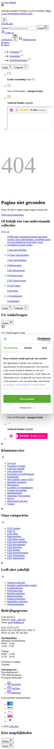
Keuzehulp (15, 56)
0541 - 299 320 (18, 619)
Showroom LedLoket (17, 501)
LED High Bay (14, 547)
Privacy (10, 498)
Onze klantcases (14, 471)
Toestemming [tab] (10, 347)
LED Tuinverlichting (17, 542)
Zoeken (4, 28)
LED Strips (12, 533)
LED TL (11, 531)
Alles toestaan (27, 398)
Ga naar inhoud (8, 2)
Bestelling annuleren (17, 482)
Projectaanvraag (14, 590)
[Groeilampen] (14, 273)
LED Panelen (13, 550)
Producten (14, 52)
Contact (11, 504)
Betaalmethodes (14, 493)
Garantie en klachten (17, 490)
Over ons (11, 463)
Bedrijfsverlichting (18, 60)
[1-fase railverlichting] (30, 222)
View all (5, 231)
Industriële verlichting (17, 601)
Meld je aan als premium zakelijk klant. (26, 12)
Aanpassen (25, 407)
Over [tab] (44, 347)
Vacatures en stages (16, 466)
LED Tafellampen (15, 558)
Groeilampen (13, 301)
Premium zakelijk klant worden (22, 585)
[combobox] (23, 28)
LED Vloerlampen (16, 555)
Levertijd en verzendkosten (20, 487)
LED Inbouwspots (16, 539)
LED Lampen (13, 528)
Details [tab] (28, 347)
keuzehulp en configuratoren (20, 474)
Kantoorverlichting (16, 599)
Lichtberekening (15, 588)
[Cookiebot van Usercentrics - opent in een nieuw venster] (38, 339)
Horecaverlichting (15, 604)
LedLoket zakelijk (15, 468)
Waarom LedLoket (16, 582)
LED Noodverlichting (17, 552)
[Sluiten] (4, 19)
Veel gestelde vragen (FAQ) (20, 479)
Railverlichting (14, 536)
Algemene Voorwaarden (18, 495)
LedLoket (13, 726)
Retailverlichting (15, 596)
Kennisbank (13, 476)
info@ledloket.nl (16, 622)
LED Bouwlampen (16, 544)
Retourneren (13, 485)
